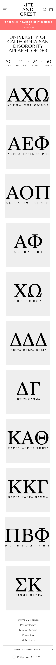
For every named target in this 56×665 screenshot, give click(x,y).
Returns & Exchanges (28, 619)
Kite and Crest (28, 9)
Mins (35, 65)
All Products (28, 640)
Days (8, 65)
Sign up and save (27, 649)
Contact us (28, 635)
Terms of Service (28, 629)
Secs (48, 65)
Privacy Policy (28, 624)
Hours (21, 65)
